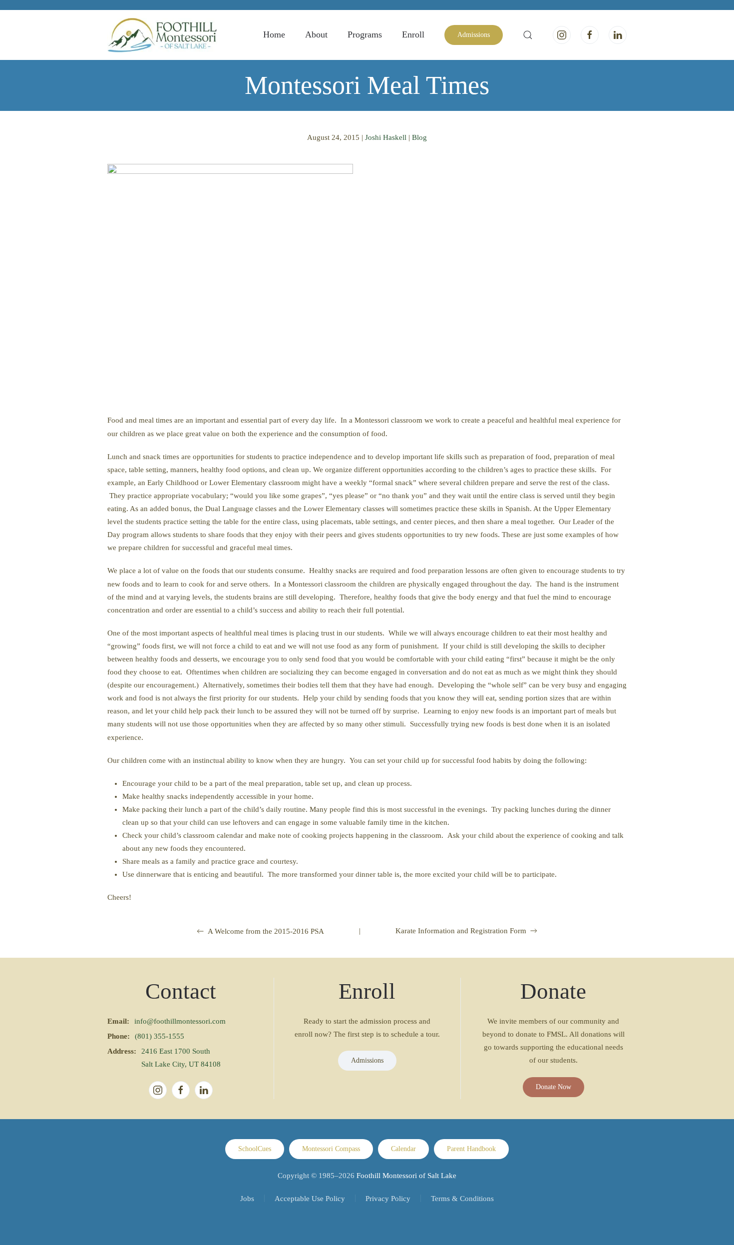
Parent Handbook (471, 1149)
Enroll (413, 34)
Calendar (403, 1149)
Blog (419, 137)
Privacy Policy (388, 1199)
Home (274, 34)
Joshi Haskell (385, 137)
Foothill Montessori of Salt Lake (406, 1176)
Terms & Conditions (462, 1199)
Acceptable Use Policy (310, 1199)
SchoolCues (254, 1149)
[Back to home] (162, 35)
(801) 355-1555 (159, 1036)
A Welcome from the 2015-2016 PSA (266, 931)
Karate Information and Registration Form (460, 931)
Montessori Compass (331, 1149)
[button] (528, 35)
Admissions (473, 34)
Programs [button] (365, 34)
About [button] (316, 34)
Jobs (247, 1199)
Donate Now (553, 1087)
